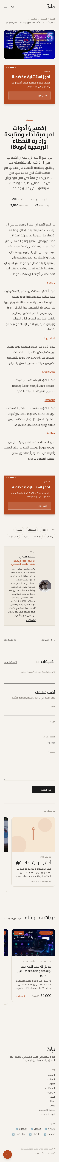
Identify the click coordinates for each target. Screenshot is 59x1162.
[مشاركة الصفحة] (7, 1154)
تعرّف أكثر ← (31, 620)
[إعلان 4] (6, 67)
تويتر (44, 530)
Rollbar (50, 433)
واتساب (50, 536)
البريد (26, 536)
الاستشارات (50, 1088)
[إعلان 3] (8, 67)
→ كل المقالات (48, 639)
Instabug (50, 399)
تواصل (52, 1106)
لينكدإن (19, 530)
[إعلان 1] (15, 67)
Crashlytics (48, 371)
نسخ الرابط (13, 536)
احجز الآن (40, 95)
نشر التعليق (44, 790)
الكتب (52, 1097)
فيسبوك (32, 530)
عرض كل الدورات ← (12, 918)
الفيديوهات (50, 1092)
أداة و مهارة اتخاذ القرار (33, 862)
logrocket (49, 338)
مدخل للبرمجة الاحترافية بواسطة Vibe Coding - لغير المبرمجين (34, 971)
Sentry (51, 282)
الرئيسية (52, 19)
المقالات (43, 19)
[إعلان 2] (12, 67)
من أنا (52, 1101)
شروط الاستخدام (48, 1114)
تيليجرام (37, 536)
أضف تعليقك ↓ (10, 662)
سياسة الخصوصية (47, 1110)
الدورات (52, 1084)
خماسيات (34, 19)
